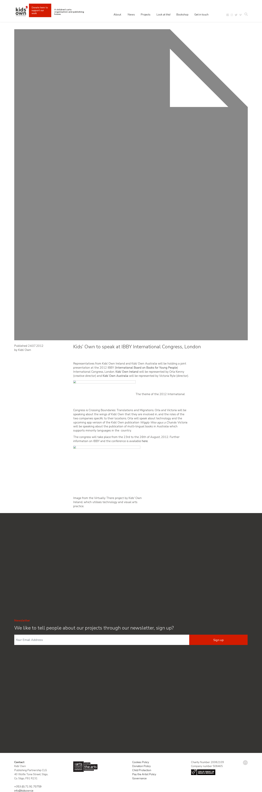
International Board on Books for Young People (146, 368)
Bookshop (182, 14)
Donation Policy (141, 766)
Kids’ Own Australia (115, 376)
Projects (145, 14)
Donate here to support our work (40, 10)
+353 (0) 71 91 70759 (28, 786)
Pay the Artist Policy (144, 774)
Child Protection (141, 770)
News (131, 14)
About (117, 14)
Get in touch (201, 14)
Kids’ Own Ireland (127, 372)
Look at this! (163, 14)
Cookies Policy (140, 762)
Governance (139, 778)
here (145, 441)
